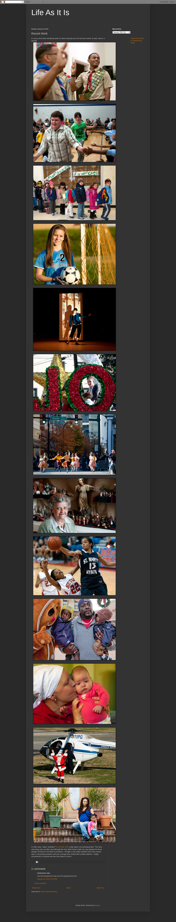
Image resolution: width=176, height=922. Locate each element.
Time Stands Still (61, 847)
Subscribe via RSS (137, 38)
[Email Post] (37, 862)
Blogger (97, 905)
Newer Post (36, 888)
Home (68, 888)
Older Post (100, 888)
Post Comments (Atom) (49, 892)
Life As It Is (50, 12)
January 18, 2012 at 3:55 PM (47, 879)
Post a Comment (40, 883)
